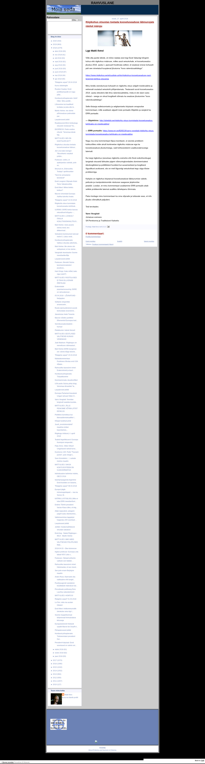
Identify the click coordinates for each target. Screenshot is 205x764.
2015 (55, 667)
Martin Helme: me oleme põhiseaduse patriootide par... (65, 113)
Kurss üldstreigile (61, 85)
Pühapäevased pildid (63, 630)
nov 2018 (58, 55)
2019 (55, 44)
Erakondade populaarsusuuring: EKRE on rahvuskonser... (66, 289)
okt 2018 (58, 58)
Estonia (96, 750)
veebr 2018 (59, 653)
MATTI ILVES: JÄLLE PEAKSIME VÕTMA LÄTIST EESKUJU (66, 408)
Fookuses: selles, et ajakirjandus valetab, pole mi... (65, 162)
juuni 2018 (59, 72)
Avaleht (119, 241)
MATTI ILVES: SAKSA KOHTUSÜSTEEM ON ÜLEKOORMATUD (64, 467)
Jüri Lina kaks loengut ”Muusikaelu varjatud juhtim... (64, 153)
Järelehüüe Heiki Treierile (64, 314)
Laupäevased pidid (62, 119)
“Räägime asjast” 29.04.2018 (66, 82)
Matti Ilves (68, 695)
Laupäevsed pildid (62, 390)
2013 (55, 674)
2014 (55, 671)
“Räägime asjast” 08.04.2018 (66, 486)
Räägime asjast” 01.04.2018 (65, 599)
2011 (55, 681)
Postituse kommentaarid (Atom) (103, 244)
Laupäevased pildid (62, 259)
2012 (55, 678)
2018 (55, 48)
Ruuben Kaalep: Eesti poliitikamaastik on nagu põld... (65, 92)
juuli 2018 (58, 68)
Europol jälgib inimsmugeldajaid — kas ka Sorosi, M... (66, 492)
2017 (55, 660)
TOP (202, 760)
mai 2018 (58, 75)
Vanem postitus (149, 241)
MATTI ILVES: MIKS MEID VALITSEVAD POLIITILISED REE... (66, 542)
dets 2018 (58, 51)
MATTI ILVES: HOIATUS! (64, 595)
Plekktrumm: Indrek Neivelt (65, 330)
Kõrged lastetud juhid (63, 421)
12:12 (104, 227)
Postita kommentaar (93, 237)
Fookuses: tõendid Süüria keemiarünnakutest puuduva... (64, 265)
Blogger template (8, 762)
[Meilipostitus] (107, 227)
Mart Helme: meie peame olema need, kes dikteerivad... (64, 227)
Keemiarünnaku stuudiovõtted (66, 380)
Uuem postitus (90, 241)
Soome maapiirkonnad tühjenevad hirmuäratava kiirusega (65, 617)
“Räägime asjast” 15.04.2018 (66, 355)
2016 (55, 664)
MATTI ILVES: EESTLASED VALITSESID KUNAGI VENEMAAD (65, 336)
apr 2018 (58, 79)
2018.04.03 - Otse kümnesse (66, 548)
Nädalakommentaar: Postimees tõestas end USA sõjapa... (66, 361)
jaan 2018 (58, 656)
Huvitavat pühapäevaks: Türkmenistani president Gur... (65, 636)
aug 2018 (58, 65)
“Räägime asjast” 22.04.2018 (66, 200)
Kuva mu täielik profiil (70, 697)
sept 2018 (58, 61)
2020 (55, 41)
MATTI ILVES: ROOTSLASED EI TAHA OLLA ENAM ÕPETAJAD (66, 280)
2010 (55, 684)
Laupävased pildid (62, 523)
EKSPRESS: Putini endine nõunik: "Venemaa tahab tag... (65, 132)
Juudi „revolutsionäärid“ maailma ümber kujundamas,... (64, 427)
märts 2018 (59, 649)
